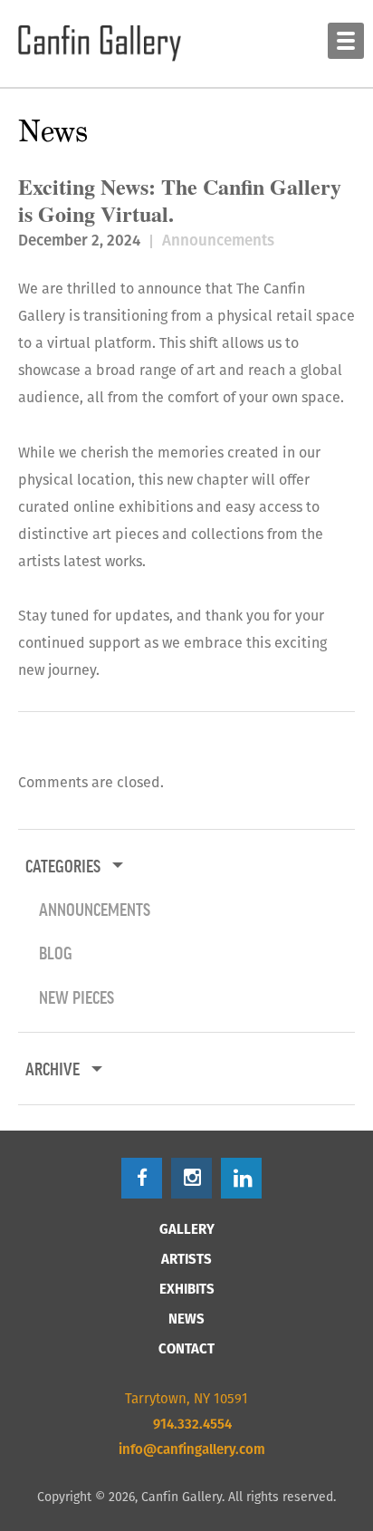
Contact (186, 1348)
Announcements (218, 240)
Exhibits (187, 1288)
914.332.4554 (192, 1423)
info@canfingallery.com (192, 1449)
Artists (186, 1258)
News (186, 1318)
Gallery (187, 1228)
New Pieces (76, 996)
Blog (55, 952)
